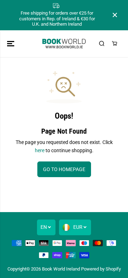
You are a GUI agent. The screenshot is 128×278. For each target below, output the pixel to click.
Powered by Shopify (101, 269)
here (39, 150)
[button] (11, 43)
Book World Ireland (61, 269)
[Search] (101, 43)
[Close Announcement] (115, 15)
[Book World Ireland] (64, 44)
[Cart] (114, 43)
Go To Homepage (64, 169)
